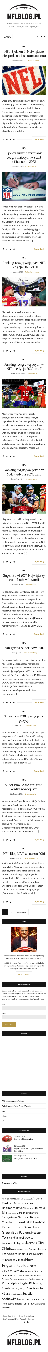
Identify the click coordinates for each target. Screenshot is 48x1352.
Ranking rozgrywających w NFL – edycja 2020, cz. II (24, 366)
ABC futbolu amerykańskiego (13, 1101)
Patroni (31, 1319)
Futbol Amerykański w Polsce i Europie (16, 1106)
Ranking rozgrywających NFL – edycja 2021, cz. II (24, 265)
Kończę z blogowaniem (23, 1139)
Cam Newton (12, 1213)
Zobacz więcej (24, 974)
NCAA (4, 1116)
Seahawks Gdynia (16, 1294)
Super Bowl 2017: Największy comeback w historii (24, 577)
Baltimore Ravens (14, 1208)
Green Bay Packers (16, 1232)
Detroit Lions (31, 1227)
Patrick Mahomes (23, 1279)
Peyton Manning (36, 1279)
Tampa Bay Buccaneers (30, 1299)
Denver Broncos (12, 1227)
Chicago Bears (9, 1217)
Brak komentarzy (30, 653)
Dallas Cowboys (34, 1222)
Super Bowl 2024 (10, 1316)
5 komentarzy (30, 725)
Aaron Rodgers (9, 1198)
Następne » (21, 912)
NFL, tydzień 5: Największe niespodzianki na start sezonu (24, 53)
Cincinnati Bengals (29, 1217)
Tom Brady (28, 1303)
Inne (3, 1111)
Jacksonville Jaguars (14, 1243)
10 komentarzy (30, 584)
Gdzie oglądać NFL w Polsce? (14, 1319)
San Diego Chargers (20, 1289)
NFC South (21, 1276)
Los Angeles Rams (13, 1253)
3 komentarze (31, 373)
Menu (8, 36)
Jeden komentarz (32, 272)
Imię (3, 1004)
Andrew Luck (28, 1199)
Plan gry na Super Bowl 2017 (24, 648)
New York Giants (31, 1271)
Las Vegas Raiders (18, 1249)
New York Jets (10, 1275)
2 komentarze (33, 60)
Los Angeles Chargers (35, 1249)
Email (4, 1014)
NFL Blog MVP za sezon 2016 (24, 853)
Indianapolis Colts (22, 1237)
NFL (24, 46)
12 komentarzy (31, 479)
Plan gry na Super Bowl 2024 (25, 1158)
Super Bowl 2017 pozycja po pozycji (24, 718)
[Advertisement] (24, 1063)
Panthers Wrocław (9, 1279)
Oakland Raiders (33, 1275)
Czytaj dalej (39, 139)
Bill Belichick (30, 1208)
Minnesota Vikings (13, 1259)
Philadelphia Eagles (15, 1283)
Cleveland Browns (13, 1222)
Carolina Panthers (27, 1212)
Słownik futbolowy (26, 1316)
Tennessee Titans (12, 1303)
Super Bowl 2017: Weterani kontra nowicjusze (24, 787)
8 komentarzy (30, 166)
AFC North (19, 1199)
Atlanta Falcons (23, 1203)
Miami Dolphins (34, 1253)
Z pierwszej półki (9, 1183)
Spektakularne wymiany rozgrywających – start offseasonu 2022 (24, 157)
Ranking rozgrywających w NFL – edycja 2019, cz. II (24, 472)
